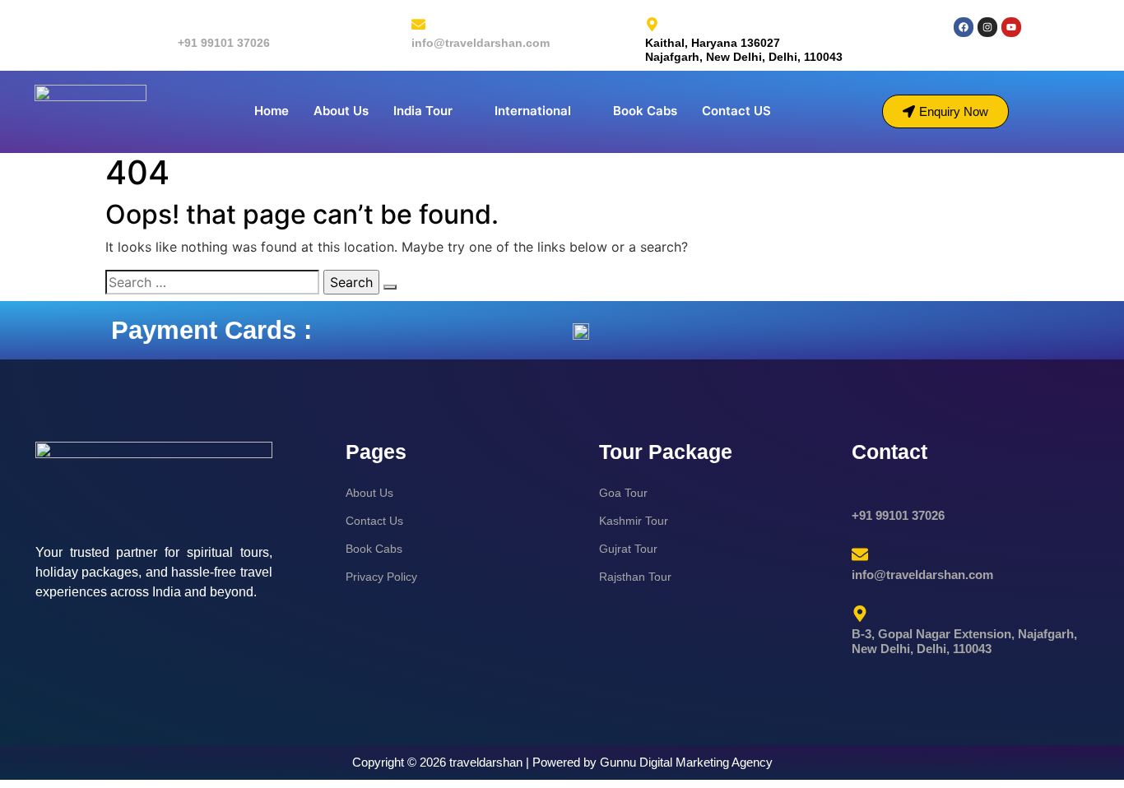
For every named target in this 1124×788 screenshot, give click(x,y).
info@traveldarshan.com (480, 42)
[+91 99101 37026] (185, 24)
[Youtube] (1011, 27)
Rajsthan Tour (635, 576)
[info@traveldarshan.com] (418, 24)
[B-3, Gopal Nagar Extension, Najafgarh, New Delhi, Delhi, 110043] (860, 613)
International (533, 110)
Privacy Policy (381, 576)
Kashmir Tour (633, 520)
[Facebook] (963, 27)
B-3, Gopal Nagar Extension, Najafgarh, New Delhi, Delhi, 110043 (964, 641)
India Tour (423, 110)
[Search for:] (212, 282)
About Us (341, 110)
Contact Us (374, 520)
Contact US (736, 110)
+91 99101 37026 (224, 42)
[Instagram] (987, 27)
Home (271, 110)
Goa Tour (623, 492)
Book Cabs (645, 110)
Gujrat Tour (628, 548)
